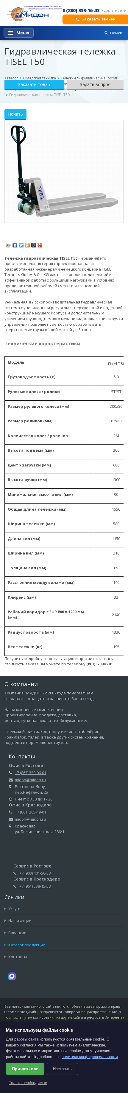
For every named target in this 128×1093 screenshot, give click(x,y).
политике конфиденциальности (90, 1056)
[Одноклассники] (27, 243)
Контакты (17, 956)
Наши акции (19, 920)
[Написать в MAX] (12, 975)
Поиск (116, 33)
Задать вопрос (95, 84)
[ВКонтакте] (15, 243)
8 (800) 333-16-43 (81, 10)
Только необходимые (28, 1083)
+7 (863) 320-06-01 (30, 772)
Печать (15, 114)
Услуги (14, 908)
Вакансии (16, 932)
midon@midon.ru (30, 779)
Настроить (62, 1069)
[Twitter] (21, 243)
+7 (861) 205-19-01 (30, 812)
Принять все (25, 1068)
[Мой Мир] (34, 243)
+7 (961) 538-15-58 (35, 886)
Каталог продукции (26, 944)
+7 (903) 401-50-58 (35, 873)
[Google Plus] (40, 243)
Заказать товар (34, 84)
